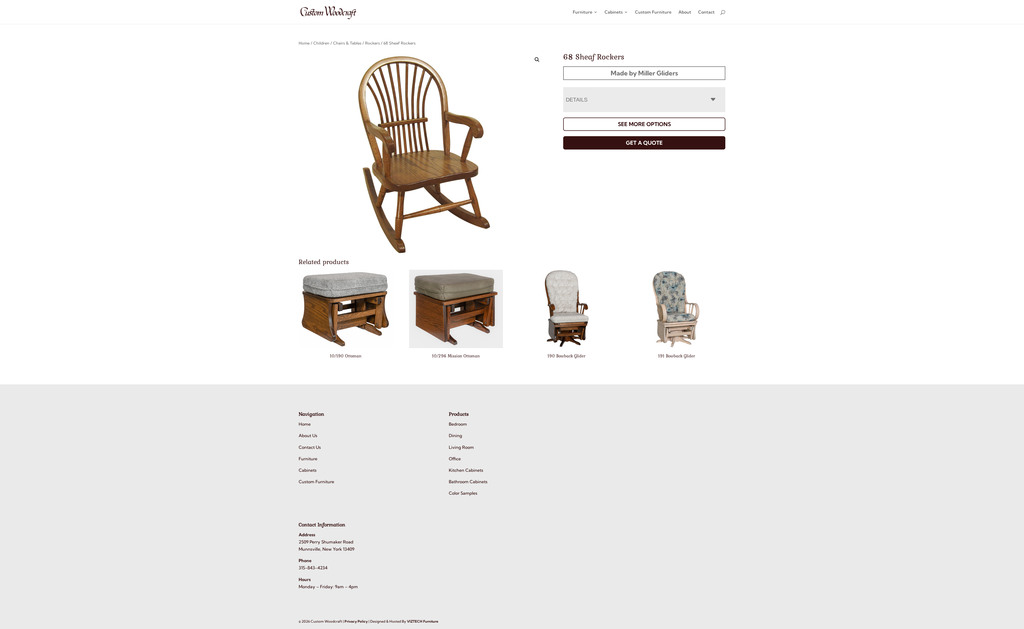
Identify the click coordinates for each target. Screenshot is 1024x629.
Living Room (461, 447)
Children (321, 43)
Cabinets (614, 12)
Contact (706, 12)
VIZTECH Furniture (422, 621)
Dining (455, 435)
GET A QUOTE (644, 142)
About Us (308, 435)
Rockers (372, 43)
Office (455, 458)
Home (304, 43)
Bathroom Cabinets (468, 481)
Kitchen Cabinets (466, 470)
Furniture (582, 12)
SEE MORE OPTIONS (644, 124)
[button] (537, 59)
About (684, 12)
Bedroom (458, 424)
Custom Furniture (653, 12)
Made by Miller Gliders (644, 73)
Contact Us (310, 447)
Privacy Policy (356, 621)
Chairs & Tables (347, 43)
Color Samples (463, 493)
